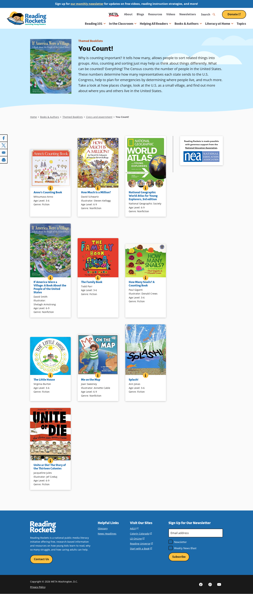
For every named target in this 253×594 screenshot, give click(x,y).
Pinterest (210, 584)
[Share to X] (4, 145)
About (128, 14)
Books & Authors (49, 117)
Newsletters (187, 14)
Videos (170, 14)
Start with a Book (141, 548)
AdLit (134, 528)
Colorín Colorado (141, 533)
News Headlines (107, 533)
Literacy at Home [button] (217, 23)
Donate (237, 15)
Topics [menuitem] (241, 23)
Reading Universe (141, 543)
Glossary (103, 528)
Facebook (201, 584)
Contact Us (41, 559)
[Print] (4, 160)
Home (33, 117)
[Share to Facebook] (4, 138)
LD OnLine (137, 538)
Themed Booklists (90, 41)
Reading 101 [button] (93, 23)
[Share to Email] (4, 152)
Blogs (140, 14)
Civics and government (99, 117)
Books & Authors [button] (187, 23)
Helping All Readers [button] (154, 23)
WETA (114, 14)
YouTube (219, 584)
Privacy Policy (37, 587)
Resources (155, 14)
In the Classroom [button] (121, 23)
